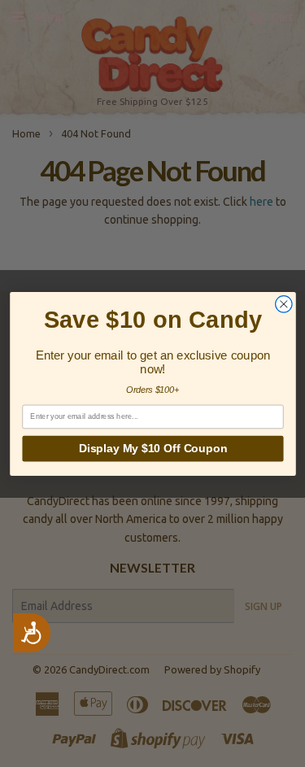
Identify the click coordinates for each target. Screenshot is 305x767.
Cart (281, 17)
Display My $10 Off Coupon (152, 448)
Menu (49, 17)
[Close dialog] (283, 303)
